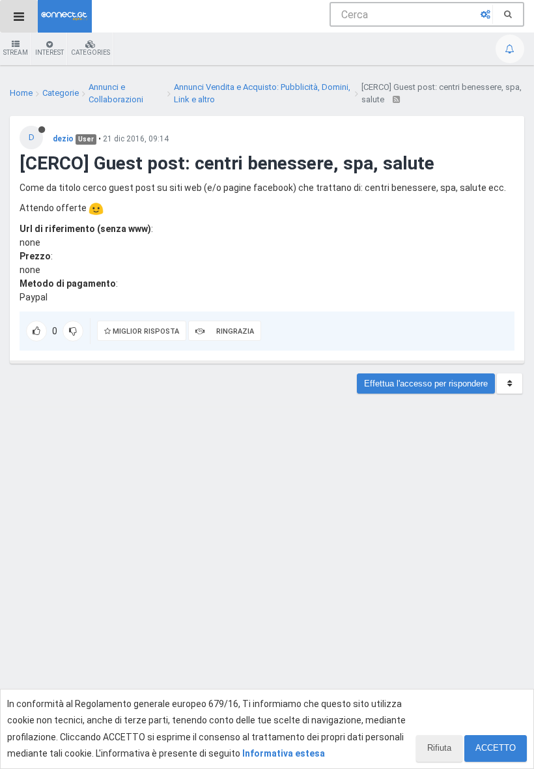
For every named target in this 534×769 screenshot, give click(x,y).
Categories (90, 52)
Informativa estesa (283, 753)
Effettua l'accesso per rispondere (426, 383)
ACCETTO (495, 748)
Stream (15, 52)
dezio (63, 138)
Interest (49, 52)
